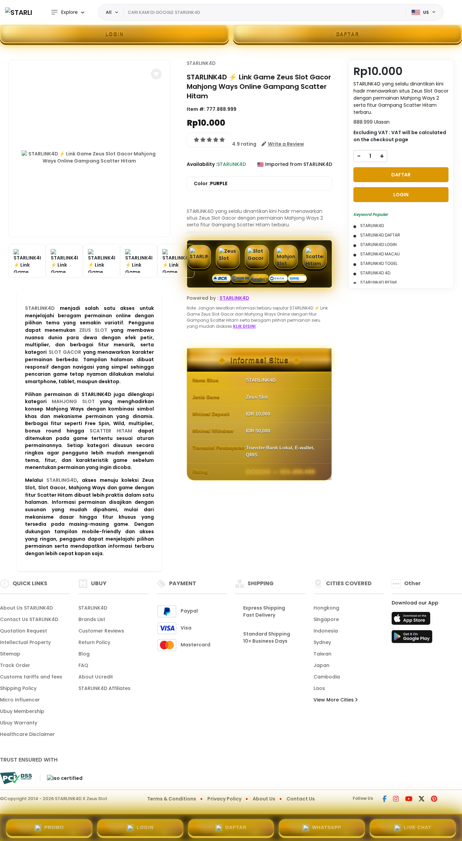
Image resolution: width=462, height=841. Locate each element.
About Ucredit (95, 676)
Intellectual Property (25, 642)
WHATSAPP (326, 827)
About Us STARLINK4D (26, 607)
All (109, 12)
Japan (321, 665)
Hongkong (326, 607)
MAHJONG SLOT (73, 401)
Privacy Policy (224, 798)
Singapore (326, 619)
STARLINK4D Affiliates (104, 688)
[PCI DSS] (16, 778)
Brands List (91, 619)
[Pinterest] (434, 799)
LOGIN (115, 33)
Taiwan (322, 653)
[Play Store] (412, 638)
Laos (319, 688)
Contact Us (300, 798)
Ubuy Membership (22, 711)
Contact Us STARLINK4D (29, 619)
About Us (264, 798)
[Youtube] (408, 799)
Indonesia (326, 630)
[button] (156, 74)
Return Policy (94, 642)
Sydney (322, 642)
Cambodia (327, 676)
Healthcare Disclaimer (27, 734)
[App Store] (412, 620)
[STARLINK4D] (18, 12)
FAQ (83, 665)
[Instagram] (395, 799)
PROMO (54, 827)
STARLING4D (61, 480)
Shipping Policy (18, 688)
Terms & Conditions (171, 798)
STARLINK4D (40, 308)
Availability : (202, 164)
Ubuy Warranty (18, 722)
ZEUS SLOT (93, 330)
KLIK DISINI (244, 326)
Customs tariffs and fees (31, 676)
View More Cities (334, 699)
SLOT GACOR (65, 352)
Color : (211, 183)
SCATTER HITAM (111, 430)
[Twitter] (421, 799)
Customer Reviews (101, 630)
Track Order (15, 665)
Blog (84, 653)
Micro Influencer (20, 699)
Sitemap (10, 653)
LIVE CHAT (418, 827)
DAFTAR (347, 33)
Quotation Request (23, 630)
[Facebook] (384, 799)
